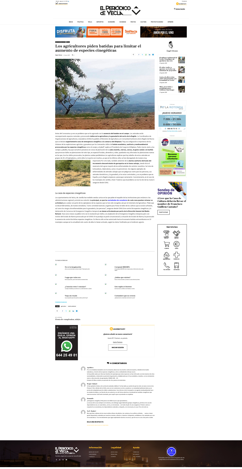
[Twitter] (142, 54)
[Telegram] (153, 54)
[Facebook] (138, 54)
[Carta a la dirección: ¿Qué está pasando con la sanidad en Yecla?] (181, 79)
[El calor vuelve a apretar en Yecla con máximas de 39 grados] (181, 69)
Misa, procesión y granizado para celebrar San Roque (166, 88)
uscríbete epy (182, 3)
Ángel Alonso (58, 55)
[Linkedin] (149, 54)
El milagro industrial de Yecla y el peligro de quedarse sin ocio (168, 59)
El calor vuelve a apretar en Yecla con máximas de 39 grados (167, 69)
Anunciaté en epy (63, 3)
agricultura (63, 306)
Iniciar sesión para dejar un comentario (97, 425)
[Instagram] (63, 460)
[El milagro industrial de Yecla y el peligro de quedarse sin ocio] (181, 60)
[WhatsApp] (145, 54)
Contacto (184, 1)
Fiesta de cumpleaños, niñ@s (67, 319)
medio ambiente (72, 306)
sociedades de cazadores (117, 200)
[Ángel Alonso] (172, 44)
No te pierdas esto (60, 42)
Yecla (68, 42)
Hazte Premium (117, 342)
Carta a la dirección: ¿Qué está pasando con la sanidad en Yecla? (167, 78)
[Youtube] (66, 460)
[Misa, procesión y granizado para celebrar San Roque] (181, 89)
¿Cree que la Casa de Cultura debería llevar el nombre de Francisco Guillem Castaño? (171, 202)
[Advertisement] (105, 239)
